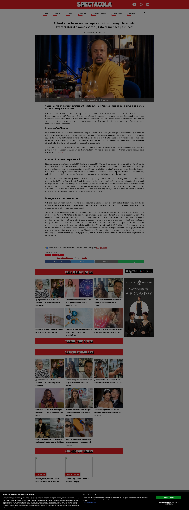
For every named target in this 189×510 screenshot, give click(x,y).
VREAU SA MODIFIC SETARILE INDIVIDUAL (169, 503)
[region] (94, 501)
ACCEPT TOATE (169, 497)
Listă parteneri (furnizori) (89, 502)
